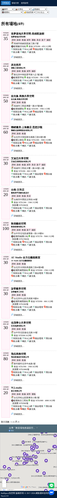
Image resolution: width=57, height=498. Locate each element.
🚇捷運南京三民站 (19, 400)
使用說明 (24, 3)
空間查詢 (5, 3)
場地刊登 (15, 3)
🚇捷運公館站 (17, 140)
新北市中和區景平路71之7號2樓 (28, 74)
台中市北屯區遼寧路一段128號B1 (29, 233)
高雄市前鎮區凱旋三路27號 (26, 43)
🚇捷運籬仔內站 (18, 46)
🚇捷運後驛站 (17, 108)
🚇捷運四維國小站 (19, 236)
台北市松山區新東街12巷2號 (27, 397)
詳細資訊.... (18, 57)
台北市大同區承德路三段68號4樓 (29, 267)
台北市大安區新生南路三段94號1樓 (30, 137)
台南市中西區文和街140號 (25, 199)
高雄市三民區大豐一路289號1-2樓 (29, 168)
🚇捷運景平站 (17, 77)
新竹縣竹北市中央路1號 (25, 363)
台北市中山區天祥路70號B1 (26, 298)
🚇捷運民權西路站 (19, 270)
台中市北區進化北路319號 (25, 332)
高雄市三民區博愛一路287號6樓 (28, 106)
